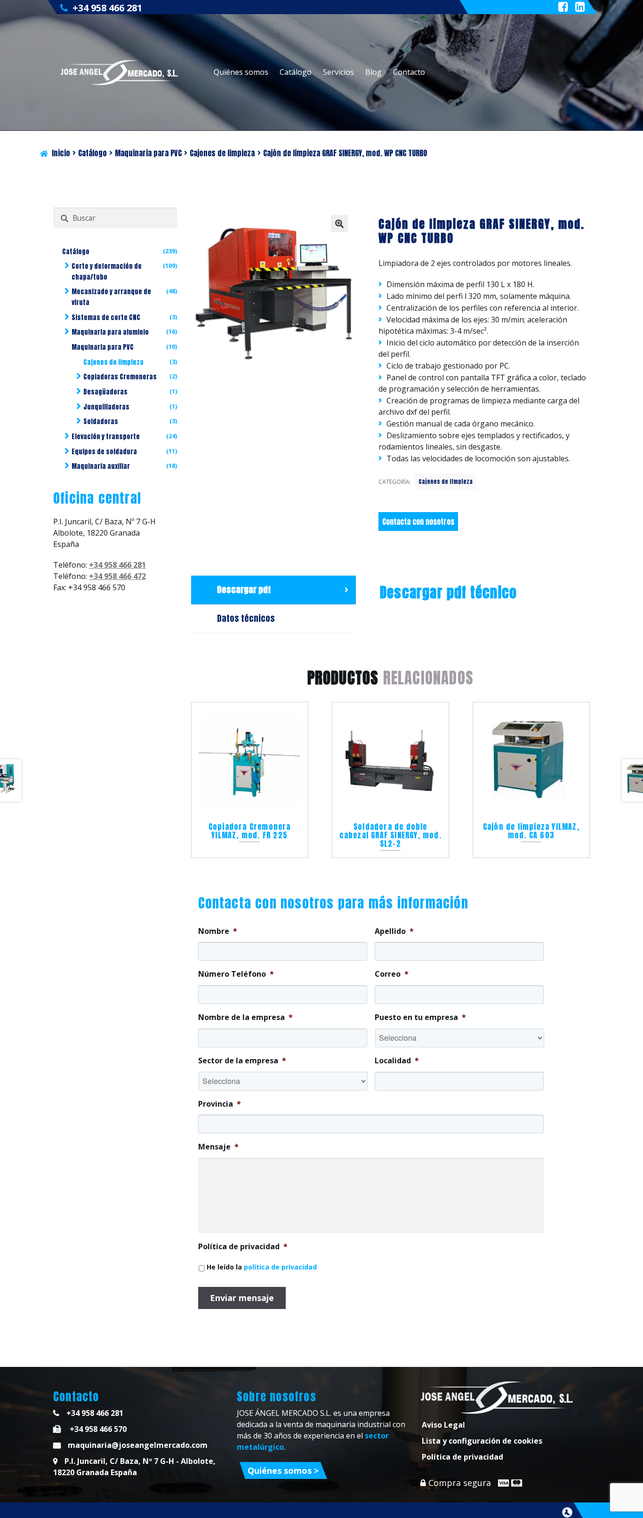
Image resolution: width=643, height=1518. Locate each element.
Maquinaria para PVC (148, 153)
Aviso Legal (443, 1425)
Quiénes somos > (283, 1470)
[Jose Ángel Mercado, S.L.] (120, 72)
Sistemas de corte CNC (106, 317)
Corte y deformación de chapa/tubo (107, 271)
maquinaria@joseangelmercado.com (138, 1445)
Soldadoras (100, 421)
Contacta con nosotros (418, 521)
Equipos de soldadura (104, 452)
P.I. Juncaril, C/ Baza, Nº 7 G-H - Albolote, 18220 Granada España (134, 1467)
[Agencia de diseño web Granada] (567, 1512)
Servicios (338, 72)
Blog (373, 72)
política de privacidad (280, 1266)
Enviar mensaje (242, 1297)
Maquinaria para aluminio (110, 332)
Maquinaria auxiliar (101, 466)
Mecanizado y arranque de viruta (111, 297)
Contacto (409, 72)
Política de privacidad (462, 1457)
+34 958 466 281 (107, 7)
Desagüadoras (105, 392)
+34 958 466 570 (97, 1429)
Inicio (61, 153)
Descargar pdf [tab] (244, 589)
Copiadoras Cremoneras (120, 377)
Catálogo (296, 72)
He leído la (262, 1266)
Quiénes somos (241, 72)
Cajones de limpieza (222, 153)
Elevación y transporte (106, 437)
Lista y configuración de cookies (482, 1441)
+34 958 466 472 (117, 576)
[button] (339, 223)
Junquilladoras (106, 407)
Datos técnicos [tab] (246, 618)
